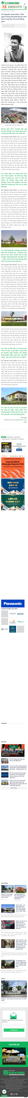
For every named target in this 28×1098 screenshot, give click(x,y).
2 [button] (9, 1066)
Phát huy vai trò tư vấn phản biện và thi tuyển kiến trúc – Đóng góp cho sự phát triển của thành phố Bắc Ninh (18, 783)
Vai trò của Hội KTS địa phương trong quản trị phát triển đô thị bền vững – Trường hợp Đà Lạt (18, 767)
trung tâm (21, 439)
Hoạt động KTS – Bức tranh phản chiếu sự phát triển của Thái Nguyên (12, 752)
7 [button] (21, 1066)
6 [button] (18, 1066)
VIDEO (3, 978)
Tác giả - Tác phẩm (10, 10)
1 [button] (7, 1066)
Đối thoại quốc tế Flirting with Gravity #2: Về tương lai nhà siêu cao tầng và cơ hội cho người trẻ (18, 775)
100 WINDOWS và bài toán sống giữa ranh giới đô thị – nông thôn (19, 896)
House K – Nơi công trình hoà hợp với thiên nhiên (6, 896)
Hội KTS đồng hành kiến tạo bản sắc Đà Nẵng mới (17, 759)
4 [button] (14, 1066)
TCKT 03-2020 (14, 439)
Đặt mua (19, 449)
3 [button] (11, 1066)
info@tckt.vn (19, 1088)
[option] (14, 1056)
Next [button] (27, 1056)
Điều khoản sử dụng (14, 1090)
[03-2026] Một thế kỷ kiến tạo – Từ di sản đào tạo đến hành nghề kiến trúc (14, 1060)
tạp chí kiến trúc (5, 439)
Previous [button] (1, 1056)
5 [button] (16, 1066)
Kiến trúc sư (17, 437)
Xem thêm (13, 788)
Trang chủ (3, 10)
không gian (10, 437)
